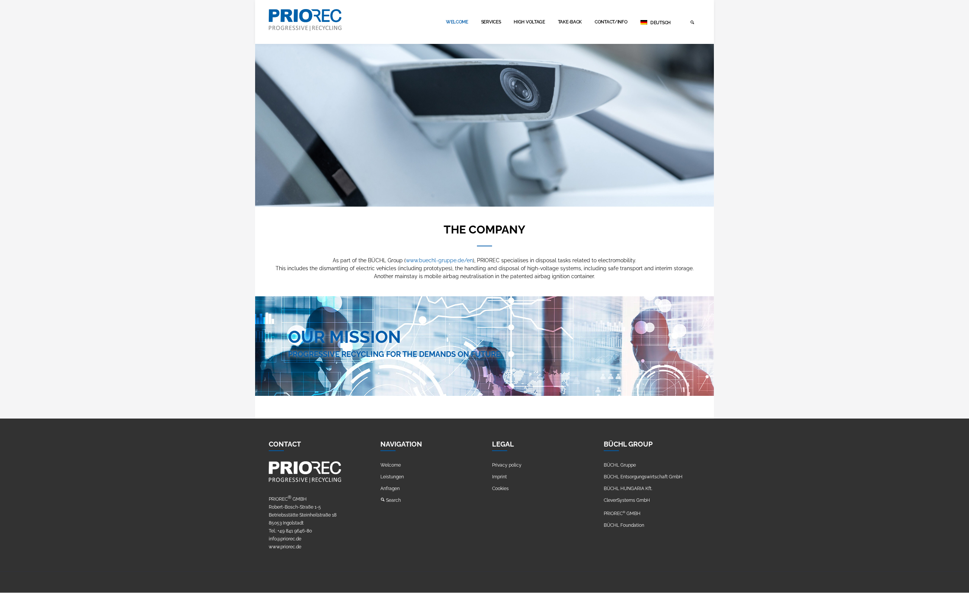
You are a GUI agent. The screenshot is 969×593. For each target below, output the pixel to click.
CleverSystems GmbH (627, 500)
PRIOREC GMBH (622, 513)
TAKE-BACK (570, 22)
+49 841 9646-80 (294, 531)
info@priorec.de (285, 539)
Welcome (457, 22)
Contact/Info (611, 22)
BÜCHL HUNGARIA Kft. (628, 488)
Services (491, 22)
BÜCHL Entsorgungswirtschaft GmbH (643, 476)
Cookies (500, 488)
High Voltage (529, 22)
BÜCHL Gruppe (620, 465)
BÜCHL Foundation (624, 525)
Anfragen (390, 488)
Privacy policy (507, 465)
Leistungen (392, 476)
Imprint (499, 476)
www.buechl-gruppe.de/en (439, 260)
